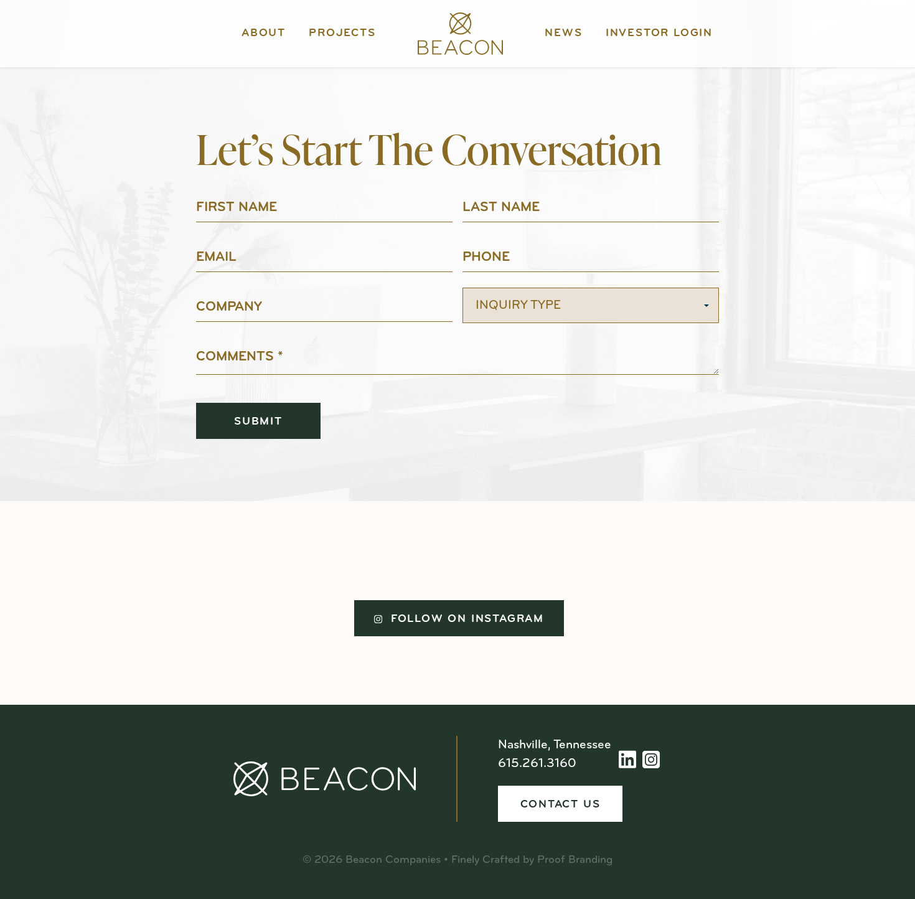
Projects (342, 33)
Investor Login (659, 33)
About (264, 33)
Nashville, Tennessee (554, 745)
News (563, 33)
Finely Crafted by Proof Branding (531, 860)
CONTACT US (560, 805)
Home (460, 33)
